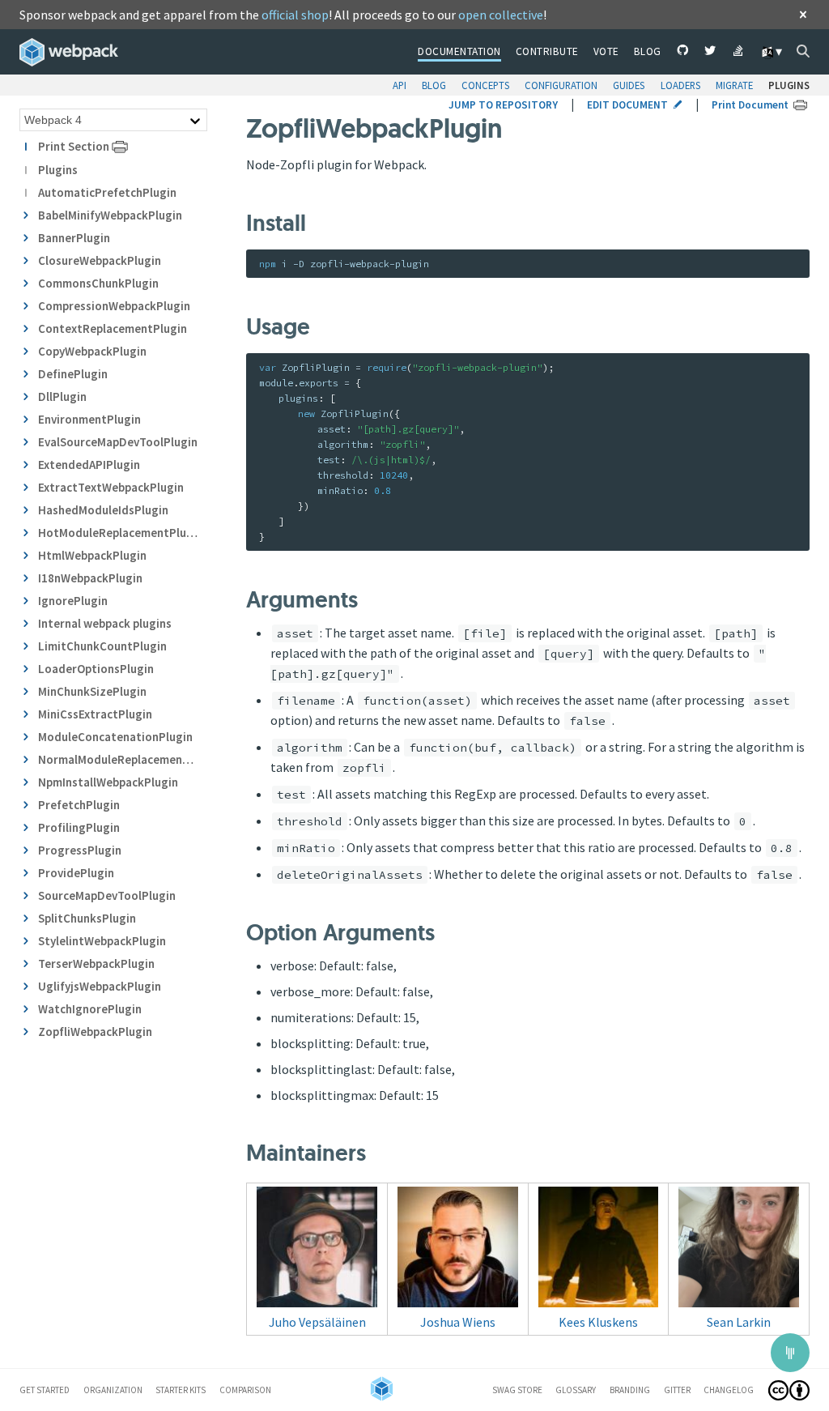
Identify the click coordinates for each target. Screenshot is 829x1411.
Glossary (575, 1390)
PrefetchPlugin (79, 804)
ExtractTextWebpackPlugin (111, 487)
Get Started (44, 1390)
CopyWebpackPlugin (92, 351)
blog (434, 85)
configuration (561, 85)
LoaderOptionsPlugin (96, 668)
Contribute (547, 51)
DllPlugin (62, 396)
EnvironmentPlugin (89, 419)
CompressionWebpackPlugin (114, 305)
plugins (789, 85)
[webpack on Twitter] (710, 53)
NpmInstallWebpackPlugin (108, 782)
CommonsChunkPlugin (98, 283)
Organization (112, 1390)
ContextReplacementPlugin (112, 328)
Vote (606, 51)
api (399, 85)
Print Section (73, 146)
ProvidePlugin (76, 872)
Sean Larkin (739, 1322)
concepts (485, 85)
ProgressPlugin (79, 850)
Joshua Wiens (457, 1322)
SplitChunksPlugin (87, 918)
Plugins (58, 169)
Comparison (245, 1390)
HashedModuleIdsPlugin (103, 510)
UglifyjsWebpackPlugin (99, 986)
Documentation (459, 51)
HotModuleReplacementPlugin (118, 532)
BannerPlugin (74, 237)
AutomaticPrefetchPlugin (107, 192)
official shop (295, 14)
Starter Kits (180, 1390)
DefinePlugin (73, 374)
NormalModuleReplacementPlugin (118, 759)
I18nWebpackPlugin (90, 578)
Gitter (677, 1390)
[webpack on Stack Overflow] (739, 53)
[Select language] (770, 52)
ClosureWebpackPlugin (99, 260)
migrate (734, 85)
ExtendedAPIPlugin (89, 464)
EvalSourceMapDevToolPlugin (118, 442)
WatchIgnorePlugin (90, 1009)
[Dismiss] (803, 15)
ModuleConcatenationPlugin (115, 736)
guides (628, 85)
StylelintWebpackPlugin (102, 940)
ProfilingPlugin (79, 827)
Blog (647, 51)
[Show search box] (803, 51)
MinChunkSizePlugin (92, 691)
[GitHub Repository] (683, 53)
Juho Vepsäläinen (317, 1322)
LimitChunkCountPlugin (102, 646)
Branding (630, 1390)
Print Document (750, 105)
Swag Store (517, 1390)
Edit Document (627, 105)
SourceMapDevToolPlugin (107, 895)
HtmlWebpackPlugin (92, 555)
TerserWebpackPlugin (96, 963)
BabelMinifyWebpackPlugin (110, 215)
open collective (500, 14)
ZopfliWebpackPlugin (95, 1031)
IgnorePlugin (73, 600)
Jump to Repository (503, 105)
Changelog (729, 1390)
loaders (680, 85)
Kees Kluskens (598, 1322)
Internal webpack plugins (105, 623)
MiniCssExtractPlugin (95, 714)
